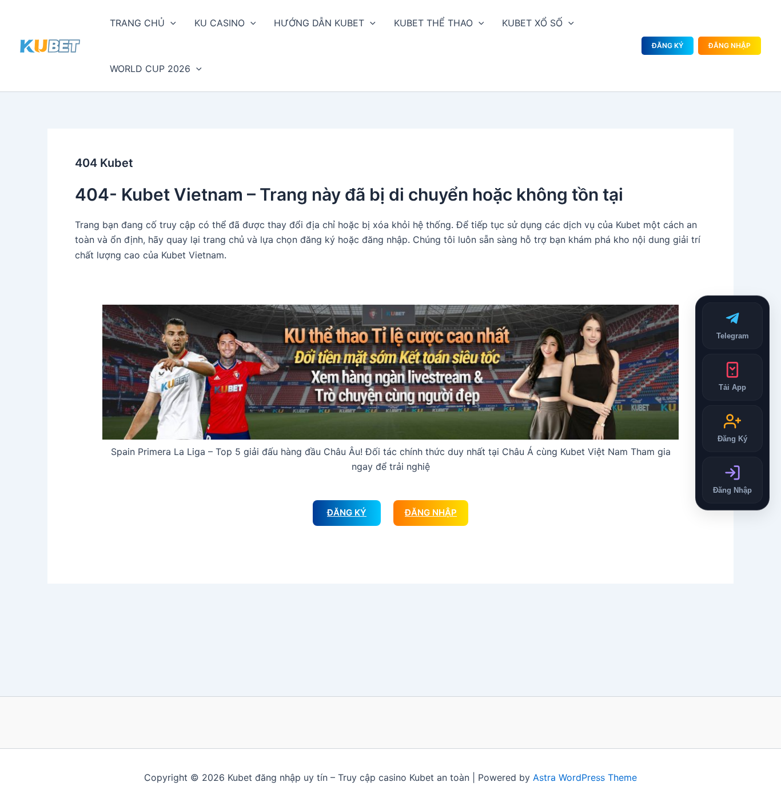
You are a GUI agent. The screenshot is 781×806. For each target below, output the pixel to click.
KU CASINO (219, 23)
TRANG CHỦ (137, 23)
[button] (170, 23)
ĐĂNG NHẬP (729, 45)
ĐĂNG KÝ (667, 45)
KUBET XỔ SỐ (532, 23)
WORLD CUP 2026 (150, 68)
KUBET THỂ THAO (433, 23)
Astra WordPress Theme (585, 777)
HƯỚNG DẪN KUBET (319, 23)
